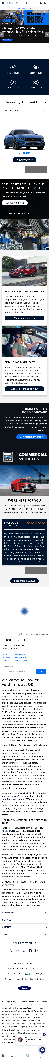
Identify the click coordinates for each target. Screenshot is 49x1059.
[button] (14, 55)
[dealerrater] (24, 950)
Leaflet (21, 634)
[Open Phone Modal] (33, 3)
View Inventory (24, 159)
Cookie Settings (37, 979)
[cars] (17, 950)
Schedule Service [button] (15, 202)
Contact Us (19, 963)
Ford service (8, 831)
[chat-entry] (42, 1050)
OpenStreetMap (42, 634)
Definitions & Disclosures (17, 968)
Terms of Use (37, 968)
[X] (11, 950)
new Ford (34, 750)
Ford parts (23, 864)
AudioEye (38, 974)
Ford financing (19, 772)
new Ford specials (12, 799)
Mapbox (30, 634)
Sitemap (30, 963)
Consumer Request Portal (16, 979)
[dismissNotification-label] (44, 1034)
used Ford (28, 793)
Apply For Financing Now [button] (24, 388)
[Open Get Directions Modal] (27, 3)
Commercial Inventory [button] (31, 436)
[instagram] (36, 950)
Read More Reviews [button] (24, 580)
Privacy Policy (13, 974)
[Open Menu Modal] (3, 3)
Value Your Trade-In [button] (24, 318)
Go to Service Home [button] (14, 213)
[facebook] (30, 950)
